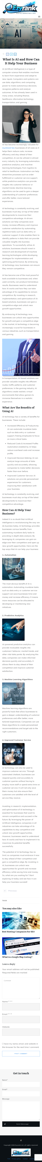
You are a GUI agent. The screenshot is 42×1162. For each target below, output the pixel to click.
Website (6, 1027)
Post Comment (21, 1053)
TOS (8, 1159)
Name (7, 1001)
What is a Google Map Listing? (21, 948)
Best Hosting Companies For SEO (21, 923)
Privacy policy (16, 1159)
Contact (25, 1159)
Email (7, 1014)
